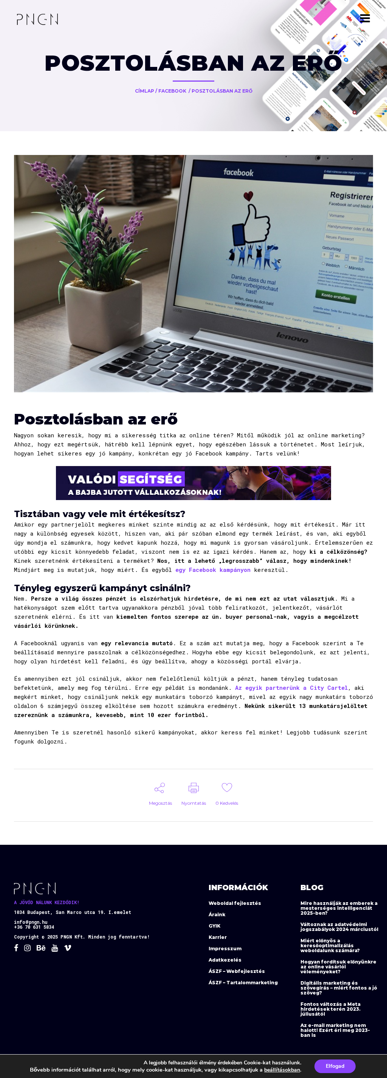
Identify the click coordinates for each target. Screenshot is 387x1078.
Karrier (218, 937)
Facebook (172, 91)
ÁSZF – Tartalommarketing (243, 982)
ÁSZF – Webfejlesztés (237, 971)
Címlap (144, 91)
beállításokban (282, 1069)
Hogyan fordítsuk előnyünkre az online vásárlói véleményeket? (338, 966)
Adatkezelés (225, 959)
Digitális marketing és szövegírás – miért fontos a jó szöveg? (338, 987)
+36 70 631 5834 (34, 927)
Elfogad (335, 1066)
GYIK (214, 925)
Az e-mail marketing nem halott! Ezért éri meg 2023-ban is (335, 1030)
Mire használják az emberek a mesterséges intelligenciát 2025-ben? (339, 908)
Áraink (217, 914)
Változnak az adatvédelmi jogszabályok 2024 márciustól (339, 927)
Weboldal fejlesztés (235, 903)
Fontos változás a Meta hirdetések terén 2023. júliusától (330, 1009)
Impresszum (225, 948)
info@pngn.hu (30, 922)
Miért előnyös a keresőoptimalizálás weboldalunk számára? (330, 945)
